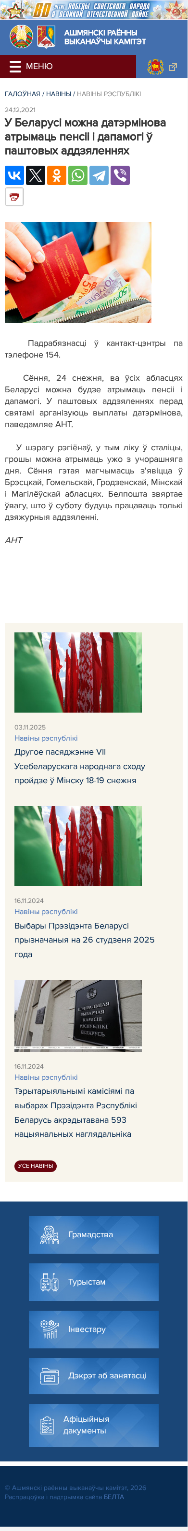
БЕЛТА (114, 1497)
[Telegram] (99, 175)
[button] (17, 66)
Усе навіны (35, 1166)
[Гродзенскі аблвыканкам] (162, 66)
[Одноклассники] (56, 175)
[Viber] (120, 175)
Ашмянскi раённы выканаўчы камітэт (105, 37)
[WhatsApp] (78, 175)
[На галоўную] (21, 36)
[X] (35, 175)
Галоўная (22, 94)
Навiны (58, 94)
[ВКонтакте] (14, 175)
